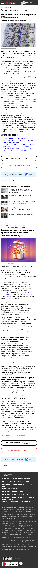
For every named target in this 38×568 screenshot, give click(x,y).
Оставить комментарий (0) (19, 450)
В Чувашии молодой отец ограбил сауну (21, 214)
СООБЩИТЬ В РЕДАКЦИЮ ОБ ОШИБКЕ (16, 502)
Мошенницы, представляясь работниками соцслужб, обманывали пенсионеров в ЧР (18, 140)
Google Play (5, 429)
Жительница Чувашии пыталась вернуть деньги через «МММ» (17, 150)
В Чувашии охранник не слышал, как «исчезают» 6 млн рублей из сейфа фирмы (22, 196)
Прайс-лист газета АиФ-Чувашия (15, 494)
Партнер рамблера (18, 558)
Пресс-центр (7, 482)
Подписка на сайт (9, 489)
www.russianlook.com (8, 48)
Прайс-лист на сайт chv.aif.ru (14, 492)
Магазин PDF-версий (22, 482)
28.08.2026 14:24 (6, 225)
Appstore (14, 429)
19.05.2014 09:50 (6, 8)
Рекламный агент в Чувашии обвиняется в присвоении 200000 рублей (22, 202)
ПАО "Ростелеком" (7, 263)
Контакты (6, 479)
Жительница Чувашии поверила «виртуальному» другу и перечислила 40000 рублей (20, 190)
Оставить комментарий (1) (19, 166)
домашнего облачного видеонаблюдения (13, 323)
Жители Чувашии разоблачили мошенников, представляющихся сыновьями (19, 209)
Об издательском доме (21, 479)
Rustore (22, 429)
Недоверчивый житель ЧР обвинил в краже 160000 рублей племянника (19, 145)
